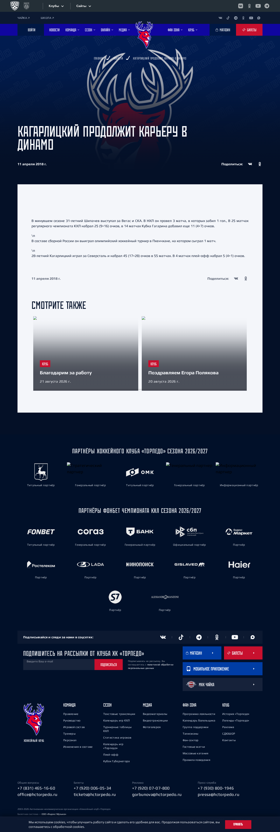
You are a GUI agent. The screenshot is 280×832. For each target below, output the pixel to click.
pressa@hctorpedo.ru (218, 794)
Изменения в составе (78, 746)
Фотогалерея (152, 727)
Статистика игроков (117, 737)
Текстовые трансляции (119, 714)
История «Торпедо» (235, 714)
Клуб (225, 705)
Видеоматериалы (155, 714)
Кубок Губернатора (116, 761)
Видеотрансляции (155, 720)
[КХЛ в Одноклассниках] (249, 6)
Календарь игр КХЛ (116, 720)
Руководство (71, 720)
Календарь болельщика (199, 720)
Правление (71, 714)
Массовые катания (195, 753)
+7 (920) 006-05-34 (92, 788)
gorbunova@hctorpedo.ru (157, 794)
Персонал (69, 740)
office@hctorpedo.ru (38, 794)
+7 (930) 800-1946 (216, 788)
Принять (238, 824)
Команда (69, 705)
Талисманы (190, 733)
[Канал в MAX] (258, 18)
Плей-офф (110, 754)
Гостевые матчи (194, 746)
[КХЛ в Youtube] (258, 6)
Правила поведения (196, 760)
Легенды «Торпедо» (235, 720)
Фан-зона (189, 705)
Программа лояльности (199, 714)
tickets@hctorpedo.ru (95, 794)
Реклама (228, 727)
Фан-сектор (191, 740)
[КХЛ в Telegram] (266, 6)
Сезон (107, 705)
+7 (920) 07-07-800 (151, 788)
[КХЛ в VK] (240, 6)
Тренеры (69, 733)
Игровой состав (74, 727)
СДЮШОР (228, 733)
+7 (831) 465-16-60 (36, 788)
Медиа (147, 705)
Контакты (229, 740)
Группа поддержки (196, 727)
